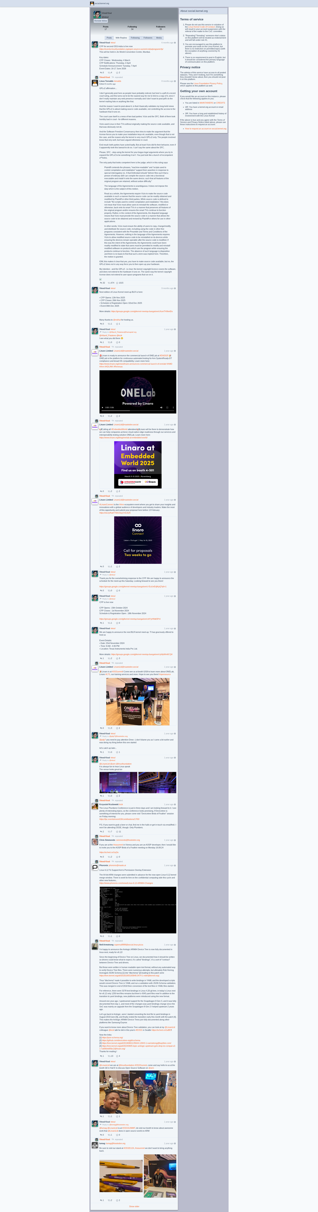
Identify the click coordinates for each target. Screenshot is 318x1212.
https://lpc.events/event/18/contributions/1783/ (119, 819)
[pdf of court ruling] (137, 279)
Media (159, 38)
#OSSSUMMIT (128, 1128)
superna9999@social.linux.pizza (128, 945)
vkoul (113, 43)
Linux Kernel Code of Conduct (201, 27)
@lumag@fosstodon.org (118, 1125)
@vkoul (105, 17)
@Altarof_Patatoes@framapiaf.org (122, 332)
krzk (121, 804)
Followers (148, 38)
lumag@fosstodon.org (115, 1143)
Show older (134, 1206)
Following (135, 38)
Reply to (105, 332)
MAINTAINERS (206, 103)
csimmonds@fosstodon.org (128, 840)
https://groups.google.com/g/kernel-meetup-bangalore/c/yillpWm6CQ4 (141, 654)
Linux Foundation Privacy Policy (208, 83)
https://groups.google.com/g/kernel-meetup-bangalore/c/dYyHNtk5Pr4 (129, 619)
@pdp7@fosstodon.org (118, 736)
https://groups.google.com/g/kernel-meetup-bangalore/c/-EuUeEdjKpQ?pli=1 (132, 587)
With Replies (121, 38)
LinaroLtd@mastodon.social (126, 351)
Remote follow (100, 21)
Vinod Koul (104, 77)
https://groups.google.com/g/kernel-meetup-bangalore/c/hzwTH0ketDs (142, 311)
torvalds (117, 81)
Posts (109, 38)
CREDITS (220, 103)
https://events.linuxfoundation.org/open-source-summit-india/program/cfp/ (131, 49)
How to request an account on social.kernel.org (205, 129)
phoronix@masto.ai (117, 865)
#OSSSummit (141, 1065)
